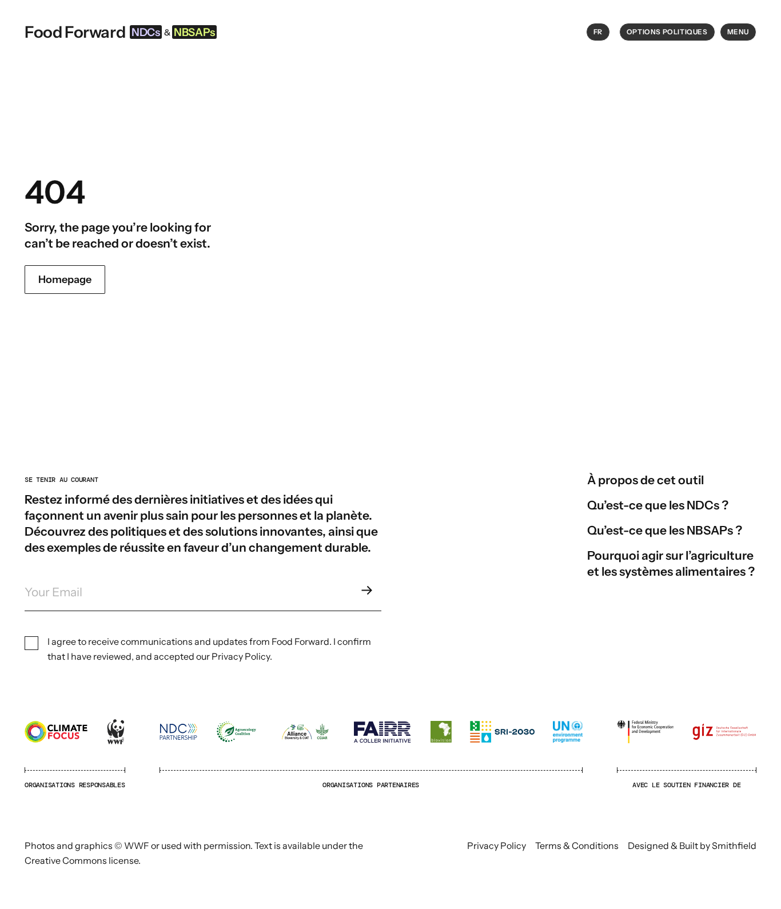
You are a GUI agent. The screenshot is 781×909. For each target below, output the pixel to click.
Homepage (64, 279)
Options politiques (667, 31)
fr (598, 31)
